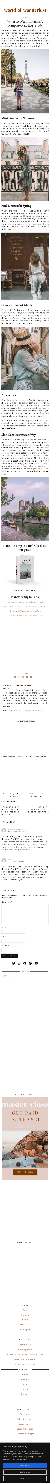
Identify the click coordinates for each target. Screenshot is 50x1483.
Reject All (25, 1478)
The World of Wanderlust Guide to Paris (25, 615)
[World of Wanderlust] (25, 10)
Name (4, 927)
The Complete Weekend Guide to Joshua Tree (37, 809)
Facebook (37, 710)
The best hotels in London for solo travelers (10, 810)
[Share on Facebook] (8, 802)
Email (4, 937)
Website (5, 946)
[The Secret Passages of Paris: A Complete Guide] (13, 776)
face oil (27, 466)
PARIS (25, 18)
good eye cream (40, 469)
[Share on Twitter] (11, 802)
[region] (25, 1463)
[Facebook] (31, 676)
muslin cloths (42, 463)
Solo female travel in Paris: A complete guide (25, 606)
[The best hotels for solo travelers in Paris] (13, 739)
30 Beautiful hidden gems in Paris (25, 611)
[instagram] (19, 963)
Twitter (17, 710)
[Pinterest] (23, 676)
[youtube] (36, 963)
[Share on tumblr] (17, 802)
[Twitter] (15, 676)
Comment (6, 902)
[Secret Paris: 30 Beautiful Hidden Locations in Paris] (36, 776)
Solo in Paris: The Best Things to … (36, 756)
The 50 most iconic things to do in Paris (25, 602)
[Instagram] (19, 676)
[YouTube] (27, 676)
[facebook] (24, 963)
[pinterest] (30, 963)
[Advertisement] (25, 644)
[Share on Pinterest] (14, 802)
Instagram (27, 710)
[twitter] (13, 963)
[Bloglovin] (35, 676)
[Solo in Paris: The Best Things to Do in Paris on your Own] (36, 739)
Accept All (25, 1466)
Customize (25, 1472)
